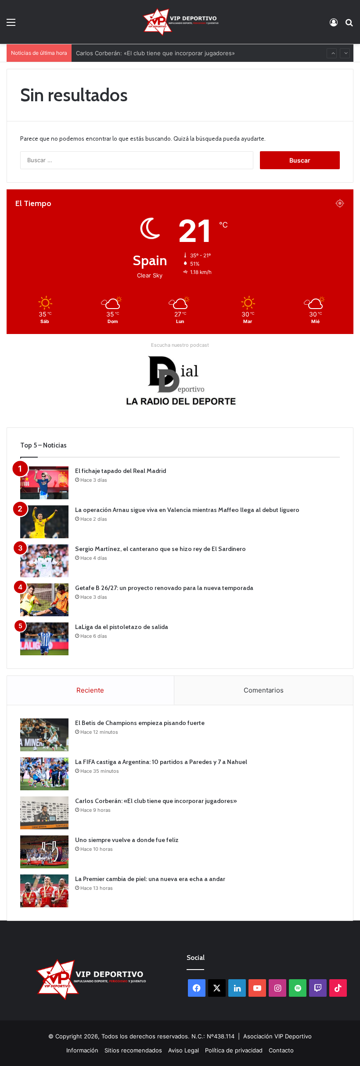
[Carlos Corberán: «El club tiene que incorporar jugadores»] (44, 812)
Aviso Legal (183, 1050)
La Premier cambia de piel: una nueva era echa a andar (150, 879)
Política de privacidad (234, 1050)
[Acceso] (333, 25)
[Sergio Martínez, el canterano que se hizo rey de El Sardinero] (44, 560)
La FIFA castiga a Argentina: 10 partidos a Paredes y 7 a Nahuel (161, 762)
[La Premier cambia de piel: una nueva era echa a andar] (44, 890)
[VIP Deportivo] (180, 22)
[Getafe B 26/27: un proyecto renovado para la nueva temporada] (44, 599)
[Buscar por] (349, 25)
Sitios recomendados (133, 1050)
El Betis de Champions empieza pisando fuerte (140, 723)
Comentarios (264, 690)
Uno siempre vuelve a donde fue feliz (127, 840)
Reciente (90, 690)
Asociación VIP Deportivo (277, 1036)
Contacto (281, 1050)
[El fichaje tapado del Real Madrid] (44, 482)
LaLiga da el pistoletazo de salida (121, 627)
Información (82, 1050)
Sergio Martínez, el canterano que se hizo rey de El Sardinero (160, 549)
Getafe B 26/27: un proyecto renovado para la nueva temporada (164, 588)
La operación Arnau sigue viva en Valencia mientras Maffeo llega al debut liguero (187, 510)
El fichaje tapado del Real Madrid (120, 471)
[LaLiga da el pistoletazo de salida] (44, 638)
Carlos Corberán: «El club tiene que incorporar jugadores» (155, 50)
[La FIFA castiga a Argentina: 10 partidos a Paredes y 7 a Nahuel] (44, 773)
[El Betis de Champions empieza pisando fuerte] (44, 734)
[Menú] (11, 25)
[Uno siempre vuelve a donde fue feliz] (44, 851)
